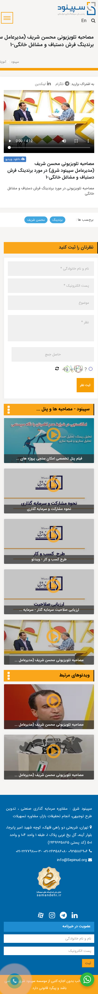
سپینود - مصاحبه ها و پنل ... (63, 409)
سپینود (15, 61)
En (83, 21)
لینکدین (40, 84)
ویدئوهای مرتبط (74, 675)
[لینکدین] (74, 915)
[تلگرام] (63, 915)
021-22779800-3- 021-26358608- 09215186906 (52, 851)
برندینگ (58, 219)
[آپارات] (40, 915)
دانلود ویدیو (13, 159)
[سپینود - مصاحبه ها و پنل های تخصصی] (9, 410)
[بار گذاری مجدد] (57, 369)
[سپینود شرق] (76, 8)
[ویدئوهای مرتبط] (9, 676)
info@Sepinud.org (72, 860)
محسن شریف (36, 219)
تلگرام (60, 84)
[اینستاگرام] (52, 915)
